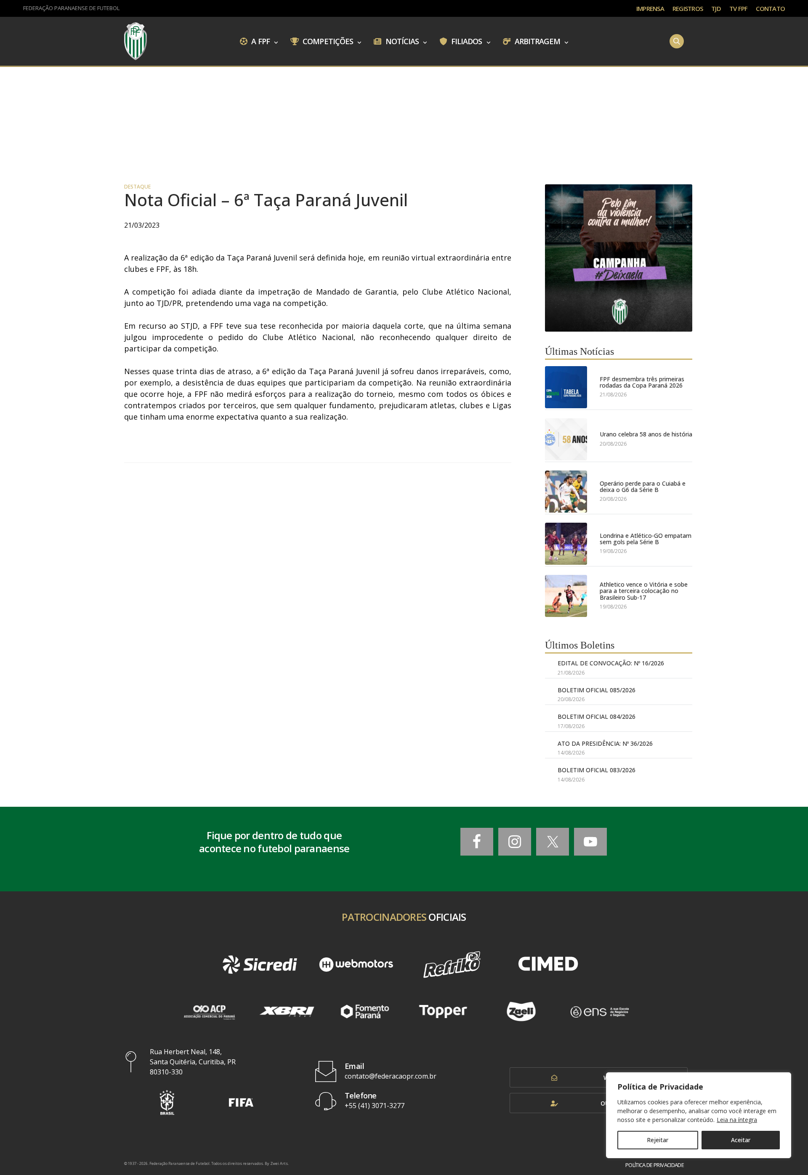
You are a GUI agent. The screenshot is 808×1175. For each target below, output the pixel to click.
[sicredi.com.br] (259, 964)
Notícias (401, 41)
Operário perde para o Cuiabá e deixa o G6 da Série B (643, 486)
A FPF (260, 41)
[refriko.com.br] (452, 964)
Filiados (465, 41)
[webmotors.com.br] (356, 964)
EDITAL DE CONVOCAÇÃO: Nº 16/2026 (611, 663)
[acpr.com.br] (208, 1011)
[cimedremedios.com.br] (547, 964)
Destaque (137, 186)
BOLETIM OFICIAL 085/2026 (596, 690)
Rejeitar (657, 1140)
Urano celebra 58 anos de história (646, 434)
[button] (167, 1102)
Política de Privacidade (654, 1165)
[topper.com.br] (443, 1011)
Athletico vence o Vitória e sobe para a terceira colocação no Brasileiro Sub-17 (644, 591)
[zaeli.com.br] (521, 1011)
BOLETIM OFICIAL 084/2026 (596, 716)
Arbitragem (536, 41)
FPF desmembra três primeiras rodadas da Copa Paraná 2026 (642, 382)
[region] (698, 1115)
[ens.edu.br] (599, 1011)
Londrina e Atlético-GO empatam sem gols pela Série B (645, 538)
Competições (327, 41)
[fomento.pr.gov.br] (365, 1011)
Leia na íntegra (737, 1120)
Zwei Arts (279, 1163)
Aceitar (740, 1140)
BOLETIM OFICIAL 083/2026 (596, 770)
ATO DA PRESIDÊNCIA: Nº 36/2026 (605, 743)
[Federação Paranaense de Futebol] (135, 41)
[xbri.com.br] (287, 1011)
